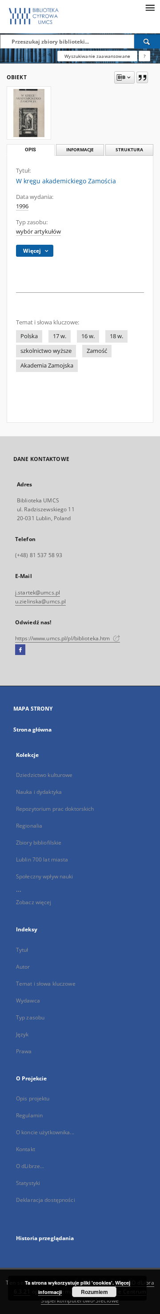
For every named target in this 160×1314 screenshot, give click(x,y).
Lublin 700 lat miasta (42, 859)
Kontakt (25, 1149)
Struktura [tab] (129, 150)
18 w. (116, 336)
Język (22, 1034)
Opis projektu (33, 1098)
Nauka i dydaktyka (39, 792)
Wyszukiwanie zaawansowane (97, 56)
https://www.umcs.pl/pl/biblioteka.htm (63, 638)
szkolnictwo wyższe (46, 351)
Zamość (97, 351)
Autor (23, 966)
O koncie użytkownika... (45, 1132)
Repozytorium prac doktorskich (55, 809)
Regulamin (29, 1115)
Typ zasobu (30, 1017)
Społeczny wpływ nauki (44, 876)
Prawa (24, 1051)
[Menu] (150, 7)
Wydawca (28, 1000)
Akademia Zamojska (46, 365)
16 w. (88, 336)
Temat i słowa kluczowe (46, 983)
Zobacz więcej (34, 902)
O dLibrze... (30, 1166)
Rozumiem (94, 1292)
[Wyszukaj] (147, 41)
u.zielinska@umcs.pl (40, 601)
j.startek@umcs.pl (37, 592)
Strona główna (32, 729)
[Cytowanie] (142, 77)
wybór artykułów (38, 231)
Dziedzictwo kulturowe (44, 775)
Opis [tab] (30, 150)
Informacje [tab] (80, 150)
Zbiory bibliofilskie (38, 842)
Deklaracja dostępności (45, 1200)
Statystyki (28, 1183)
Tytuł (22, 950)
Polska (29, 336)
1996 (22, 206)
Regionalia (29, 825)
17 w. (59, 336)
